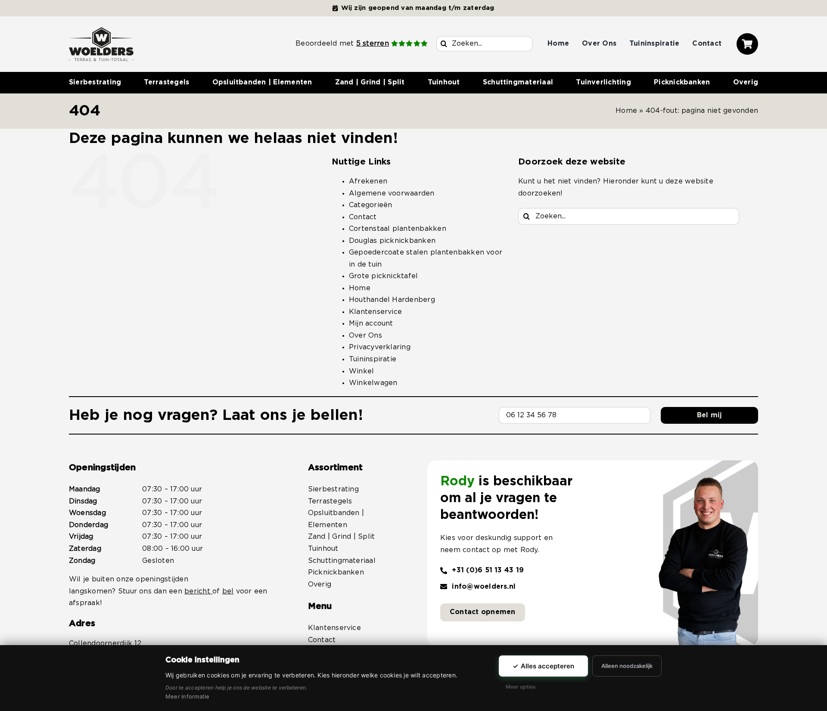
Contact (363, 217)
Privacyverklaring (379, 347)
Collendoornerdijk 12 (105, 643)
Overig (319, 584)
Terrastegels (330, 501)
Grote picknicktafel (383, 276)
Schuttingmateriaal (342, 560)
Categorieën (370, 205)
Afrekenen (368, 181)
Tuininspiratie (372, 359)
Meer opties (521, 686)
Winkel (361, 371)
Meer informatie (187, 696)
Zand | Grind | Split (341, 536)
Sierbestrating (333, 489)
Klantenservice (375, 311)
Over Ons (365, 335)
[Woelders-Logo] (101, 30)
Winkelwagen (373, 382)
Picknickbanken (336, 572)
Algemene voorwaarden (392, 193)
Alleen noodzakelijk (627, 665)
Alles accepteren (543, 666)
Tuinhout (323, 548)
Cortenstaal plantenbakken (397, 228)
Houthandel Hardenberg (392, 299)
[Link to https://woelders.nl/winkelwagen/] (747, 44)
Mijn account (371, 323)
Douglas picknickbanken (392, 240)
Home (626, 110)
